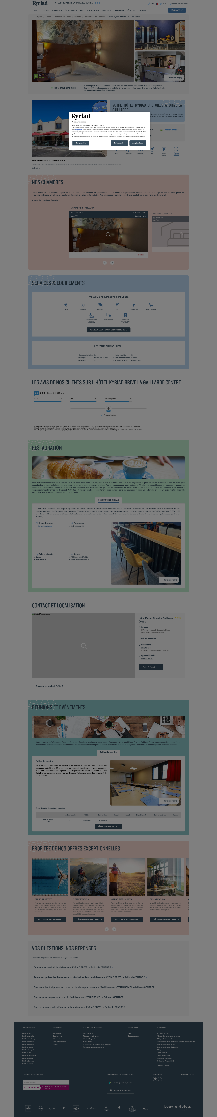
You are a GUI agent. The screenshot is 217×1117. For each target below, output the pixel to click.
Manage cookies (81, 143)
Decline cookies (119, 143)
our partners (78, 130)
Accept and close (138, 143)
